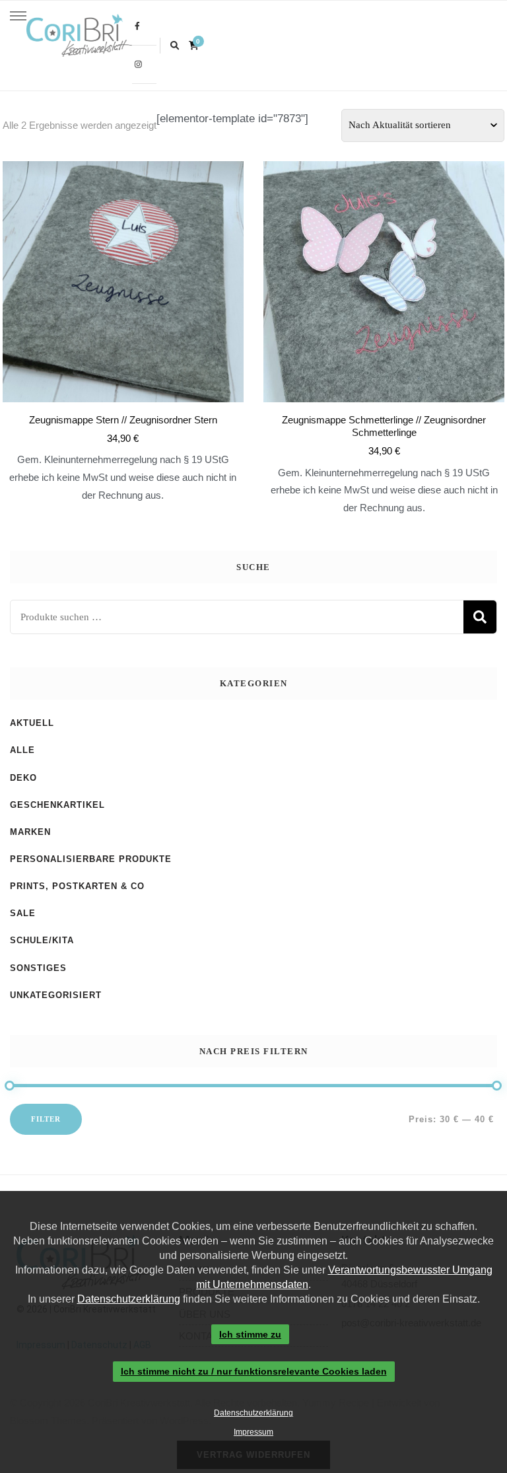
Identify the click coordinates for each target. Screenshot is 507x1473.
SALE (23, 913)
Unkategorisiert (56, 995)
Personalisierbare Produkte (91, 859)
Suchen (479, 616)
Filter (46, 1119)
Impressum (253, 1432)
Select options (123, 304)
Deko (23, 778)
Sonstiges (38, 968)
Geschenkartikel (57, 805)
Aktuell (32, 723)
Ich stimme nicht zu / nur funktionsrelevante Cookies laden (254, 1372)
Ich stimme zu (250, 1334)
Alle (22, 750)
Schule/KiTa (42, 940)
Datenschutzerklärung (128, 1299)
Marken (30, 832)
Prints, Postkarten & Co (77, 886)
